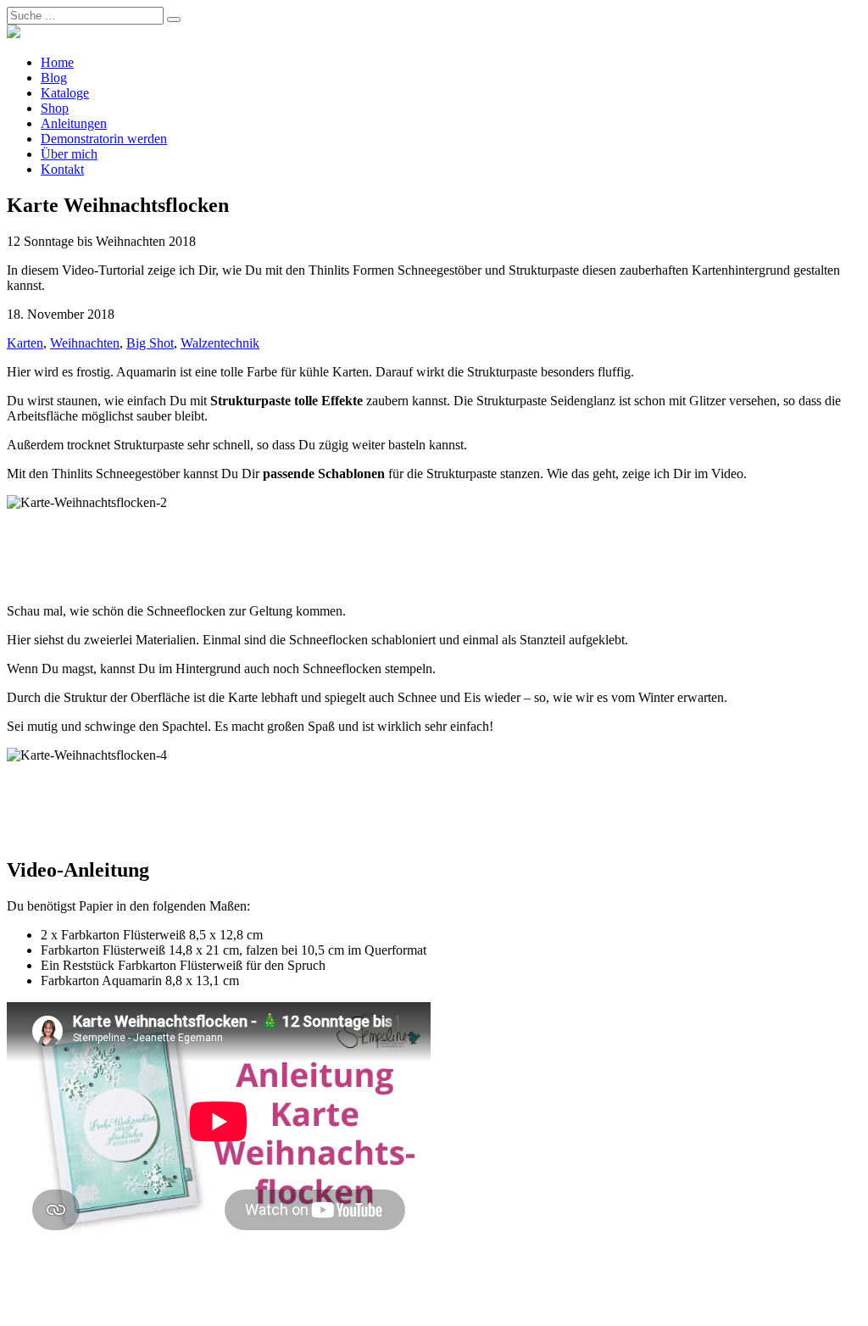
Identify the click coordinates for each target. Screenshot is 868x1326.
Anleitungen (74, 123)
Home (57, 62)
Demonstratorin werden (104, 138)
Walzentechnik (220, 343)
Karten (25, 343)
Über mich (69, 154)
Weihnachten (85, 343)
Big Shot (150, 343)
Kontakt (62, 169)
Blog (54, 77)
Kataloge (65, 93)
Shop (55, 108)
